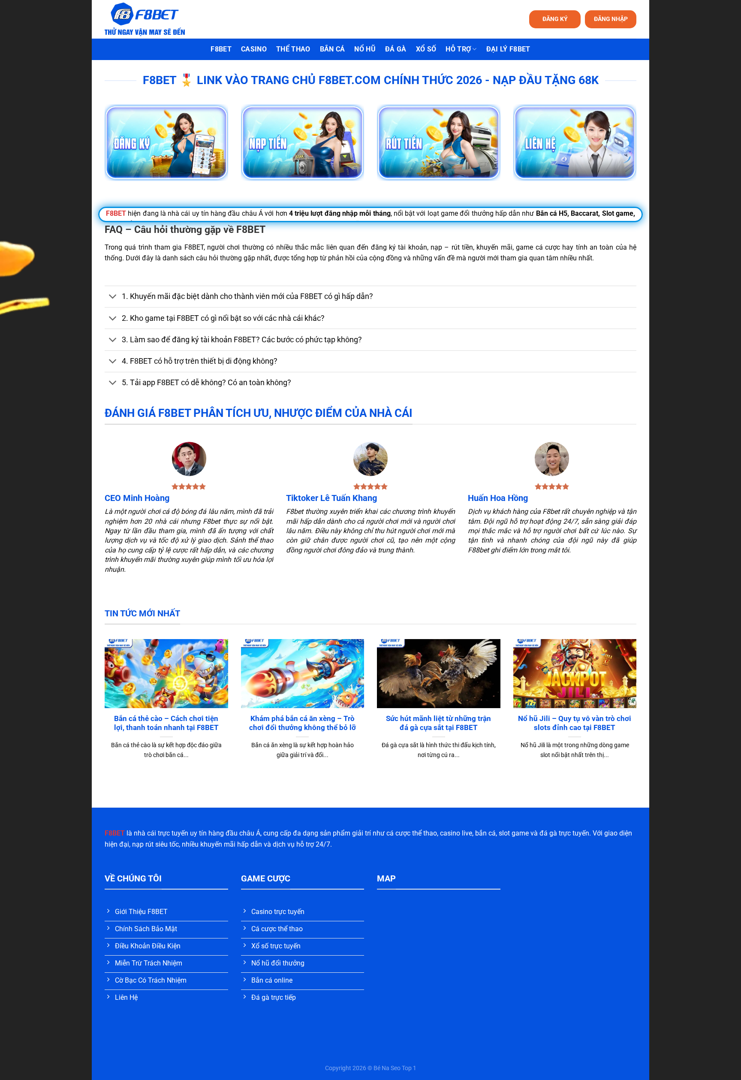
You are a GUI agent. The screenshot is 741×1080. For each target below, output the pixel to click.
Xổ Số (426, 49)
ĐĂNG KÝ (555, 18)
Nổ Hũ (365, 49)
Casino (254, 49)
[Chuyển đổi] (113, 297)
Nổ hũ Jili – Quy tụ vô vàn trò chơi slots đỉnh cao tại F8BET (574, 723)
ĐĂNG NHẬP (611, 18)
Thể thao (293, 49)
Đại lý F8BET (508, 49)
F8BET (221, 49)
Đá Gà (396, 49)
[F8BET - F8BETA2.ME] (155, 19)
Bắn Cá (332, 49)
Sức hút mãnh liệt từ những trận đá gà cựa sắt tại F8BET (438, 723)
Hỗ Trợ (458, 49)
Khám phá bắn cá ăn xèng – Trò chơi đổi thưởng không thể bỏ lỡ (302, 723)
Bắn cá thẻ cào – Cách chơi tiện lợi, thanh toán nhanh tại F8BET (166, 723)
